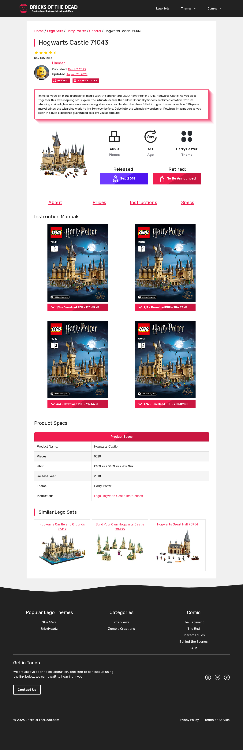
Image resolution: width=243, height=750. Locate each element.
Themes (186, 8)
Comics (212, 8)
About (55, 202)
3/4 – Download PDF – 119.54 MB (77, 404)
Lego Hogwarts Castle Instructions (118, 496)
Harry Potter (76, 31)
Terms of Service (217, 720)
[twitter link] (217, 677)
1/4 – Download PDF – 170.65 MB (77, 307)
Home (39, 31)
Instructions (143, 202)
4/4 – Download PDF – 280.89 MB (166, 404)
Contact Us (27, 689)
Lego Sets (163, 8)
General (95, 31)
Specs (187, 202)
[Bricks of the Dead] (48, 8)
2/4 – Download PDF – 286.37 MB (166, 307)
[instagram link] (208, 677)
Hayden (58, 63)
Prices (99, 202)
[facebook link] (227, 677)
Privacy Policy (188, 720)
